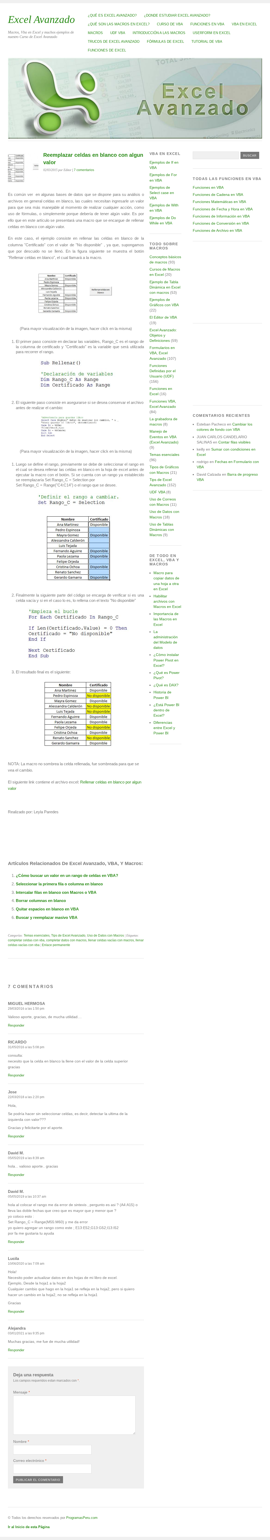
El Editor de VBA (163, 317)
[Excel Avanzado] (135, 137)
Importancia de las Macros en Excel (166, 619)
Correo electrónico (29, 1460)
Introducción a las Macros (159, 33)
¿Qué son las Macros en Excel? (119, 24)
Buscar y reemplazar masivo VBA (47, 917)
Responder (16, 1025)
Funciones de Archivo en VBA (217, 230)
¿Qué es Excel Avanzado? (112, 15)
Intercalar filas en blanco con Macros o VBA (56, 892)
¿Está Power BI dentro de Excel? (166, 710)
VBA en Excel (244, 24)
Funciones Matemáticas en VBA (219, 202)
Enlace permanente (56, 945)
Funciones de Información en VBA (221, 216)
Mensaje (21, 1392)
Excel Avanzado (41, 19)
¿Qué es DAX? (166, 685)
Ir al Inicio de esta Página (29, 1527)
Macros (95, 33)
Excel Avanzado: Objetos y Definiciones (163, 335)
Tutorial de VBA (206, 42)
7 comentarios (84, 170)
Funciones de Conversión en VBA (221, 223)
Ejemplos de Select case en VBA (162, 192)
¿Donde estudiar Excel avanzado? (177, 15)
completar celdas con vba (26, 940)
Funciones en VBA (207, 24)
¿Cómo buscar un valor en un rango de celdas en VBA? (67, 875)
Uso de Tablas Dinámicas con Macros (162, 529)
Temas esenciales (37, 935)
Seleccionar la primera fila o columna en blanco (59, 884)
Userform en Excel (211, 33)
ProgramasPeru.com (82, 1518)
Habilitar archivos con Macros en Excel (167, 601)
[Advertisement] (227, 282)
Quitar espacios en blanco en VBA (47, 909)
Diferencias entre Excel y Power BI (164, 727)
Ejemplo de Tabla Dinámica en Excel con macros (165, 287)
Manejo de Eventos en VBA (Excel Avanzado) (164, 436)
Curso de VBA (170, 24)
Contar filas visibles (234, 442)
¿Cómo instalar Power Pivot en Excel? (166, 660)
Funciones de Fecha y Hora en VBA (223, 209)
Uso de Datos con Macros (105, 935)
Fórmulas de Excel (165, 42)
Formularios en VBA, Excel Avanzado (162, 353)
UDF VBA (117, 33)
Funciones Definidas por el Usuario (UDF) (163, 370)
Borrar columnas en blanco (41, 900)
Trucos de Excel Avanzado (113, 42)
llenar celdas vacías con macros (111, 940)
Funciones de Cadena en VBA (218, 194)
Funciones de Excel (107, 50)
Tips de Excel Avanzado (68, 935)
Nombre (21, 1441)
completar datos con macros (66, 940)
